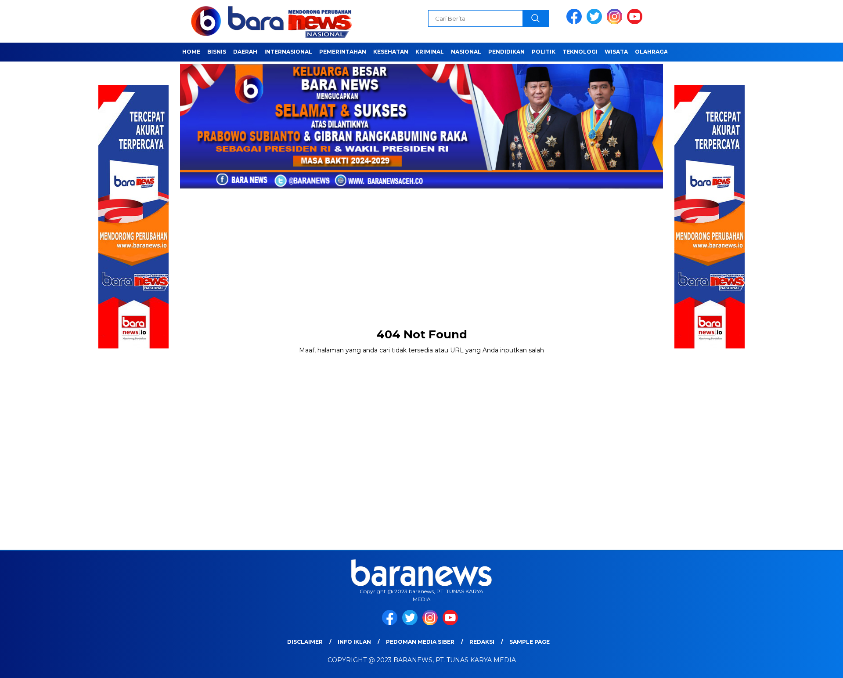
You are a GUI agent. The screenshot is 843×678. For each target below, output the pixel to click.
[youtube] (636, 22)
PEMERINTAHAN (342, 51)
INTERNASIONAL (288, 51)
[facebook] (575, 22)
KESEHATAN (390, 51)
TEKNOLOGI (580, 51)
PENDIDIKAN (506, 51)
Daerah (245, 51)
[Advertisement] (421, 250)
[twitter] (596, 22)
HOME (191, 51)
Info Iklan (354, 641)
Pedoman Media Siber (420, 641)
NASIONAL (466, 51)
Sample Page (529, 641)
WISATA (616, 51)
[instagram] (616, 22)
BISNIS (216, 51)
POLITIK (543, 51)
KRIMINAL (429, 51)
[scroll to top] (810, 664)
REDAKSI (481, 641)
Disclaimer (305, 641)
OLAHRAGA (651, 51)
